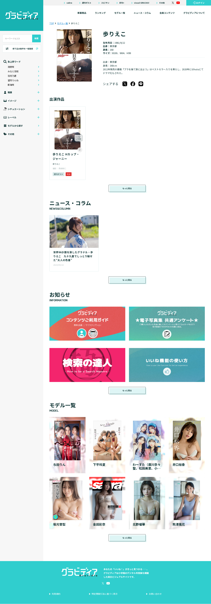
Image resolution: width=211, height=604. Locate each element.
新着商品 (82, 12)
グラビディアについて (194, 12)
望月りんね (13, 80)
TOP (51, 23)
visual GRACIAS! (141, 3)
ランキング (100, 12)
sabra (69, 3)
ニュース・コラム (142, 12)
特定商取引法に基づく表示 (105, 594)
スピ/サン (105, 3)
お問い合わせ (155, 594)
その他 (162, 3)
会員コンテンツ (167, 12)
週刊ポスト (86, 3)
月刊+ (121, 3)
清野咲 (11, 66)
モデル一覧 (119, 12)
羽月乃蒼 (12, 75)
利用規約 (56, 594)
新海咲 (11, 84)
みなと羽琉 (13, 71)
